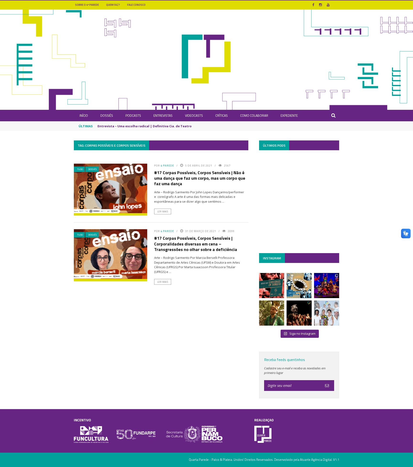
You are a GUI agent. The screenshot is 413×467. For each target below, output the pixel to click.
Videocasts (194, 115)
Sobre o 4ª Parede (87, 5)
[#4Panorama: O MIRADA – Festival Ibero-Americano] (326, 285)
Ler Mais (162, 211)
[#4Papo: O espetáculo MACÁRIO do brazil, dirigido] (299, 313)
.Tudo (80, 169)
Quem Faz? (113, 5)
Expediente (289, 115)
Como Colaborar (254, 115)
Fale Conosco (136, 5)
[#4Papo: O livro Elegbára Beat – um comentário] (326, 313)
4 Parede (167, 165)
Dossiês (106, 115)
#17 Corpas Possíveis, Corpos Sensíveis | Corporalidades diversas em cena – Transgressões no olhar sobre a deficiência (195, 244)
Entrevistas (163, 115)
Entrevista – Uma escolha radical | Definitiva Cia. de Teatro (145, 126)
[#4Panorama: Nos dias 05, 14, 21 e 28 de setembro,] (271, 313)
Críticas (221, 115)
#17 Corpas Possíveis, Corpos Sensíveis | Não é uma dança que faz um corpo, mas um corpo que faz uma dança (199, 178)
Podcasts (133, 115)
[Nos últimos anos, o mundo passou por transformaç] (271, 285)
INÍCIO (84, 115)
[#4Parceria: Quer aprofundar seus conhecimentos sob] (299, 285)
